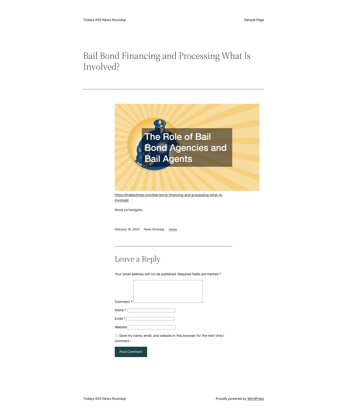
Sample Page (254, 20)
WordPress (255, 399)
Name (120, 310)
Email (120, 318)
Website (121, 327)
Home (173, 229)
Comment (123, 302)
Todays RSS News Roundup (104, 20)
